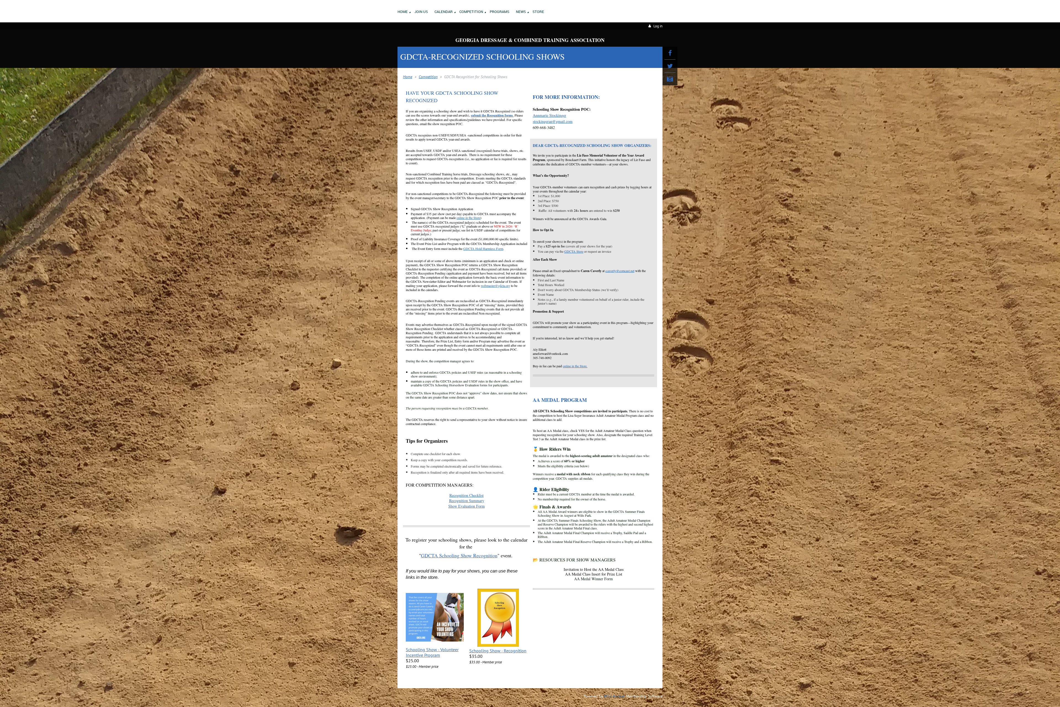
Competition (428, 76)
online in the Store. (575, 366)
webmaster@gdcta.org (495, 285)
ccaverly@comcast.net (619, 270)
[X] (669, 66)
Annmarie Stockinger (549, 115)
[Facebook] (669, 53)
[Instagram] (669, 79)
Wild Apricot (614, 696)
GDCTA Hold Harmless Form (483, 248)
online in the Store (468, 217)
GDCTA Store (573, 251)
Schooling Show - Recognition (497, 650)
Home (407, 76)
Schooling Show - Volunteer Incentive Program (432, 652)
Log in (657, 26)
